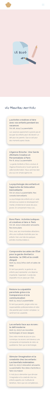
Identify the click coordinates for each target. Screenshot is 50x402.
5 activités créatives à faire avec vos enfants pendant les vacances (24, 123)
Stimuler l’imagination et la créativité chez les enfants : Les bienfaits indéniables (23, 359)
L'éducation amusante (30, 225)
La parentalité (27, 128)
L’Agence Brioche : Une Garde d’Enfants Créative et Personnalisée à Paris (24, 155)
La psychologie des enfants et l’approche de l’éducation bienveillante (24, 187)
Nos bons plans (15, 228)
